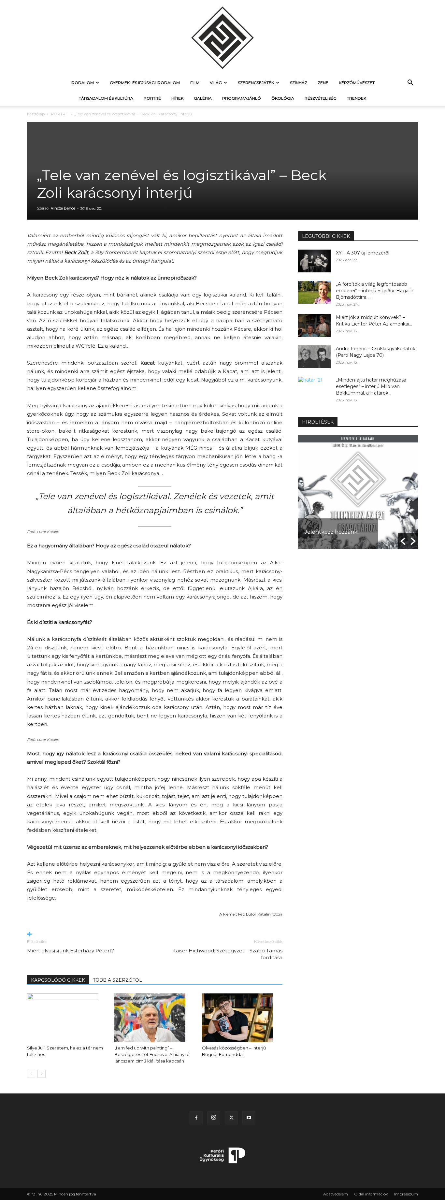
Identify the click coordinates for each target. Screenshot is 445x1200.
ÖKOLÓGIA (282, 98)
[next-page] (41, 1074)
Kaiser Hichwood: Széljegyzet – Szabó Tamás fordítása (227, 954)
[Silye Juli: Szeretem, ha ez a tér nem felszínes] (67, 1017)
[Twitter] (231, 1117)
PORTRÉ (152, 98)
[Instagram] (213, 1117)
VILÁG (216, 82)
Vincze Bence (63, 208)
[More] (154, 934)
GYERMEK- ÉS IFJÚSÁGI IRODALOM (145, 82)
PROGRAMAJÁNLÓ (241, 98)
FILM (194, 82)
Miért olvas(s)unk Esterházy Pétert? (70, 950)
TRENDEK (356, 98)
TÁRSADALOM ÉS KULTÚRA (106, 98)
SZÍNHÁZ (298, 82)
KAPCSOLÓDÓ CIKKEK (58, 980)
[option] (358, 492)
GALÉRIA (203, 98)
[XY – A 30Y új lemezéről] (314, 261)
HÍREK (177, 98)
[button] (410, 83)
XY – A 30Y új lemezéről (362, 253)
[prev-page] (31, 1074)
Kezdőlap (36, 113)
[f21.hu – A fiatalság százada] (222, 37)
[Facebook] (196, 1117)
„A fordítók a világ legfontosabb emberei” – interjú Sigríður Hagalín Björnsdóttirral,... (374, 290)
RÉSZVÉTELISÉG (321, 98)
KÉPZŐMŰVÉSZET (357, 82)
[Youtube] (248, 1117)
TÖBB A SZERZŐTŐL (117, 980)
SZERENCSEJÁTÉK (256, 82)
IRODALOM (82, 82)
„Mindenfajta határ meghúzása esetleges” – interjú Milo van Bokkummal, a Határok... (371, 386)
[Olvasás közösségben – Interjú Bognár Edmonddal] (242, 1017)
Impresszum (406, 1194)
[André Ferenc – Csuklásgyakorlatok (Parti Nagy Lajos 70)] (314, 356)
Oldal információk (371, 1194)
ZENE (323, 82)
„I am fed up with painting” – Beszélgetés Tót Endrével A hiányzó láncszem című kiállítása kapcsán (152, 1054)
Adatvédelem (335, 1194)
